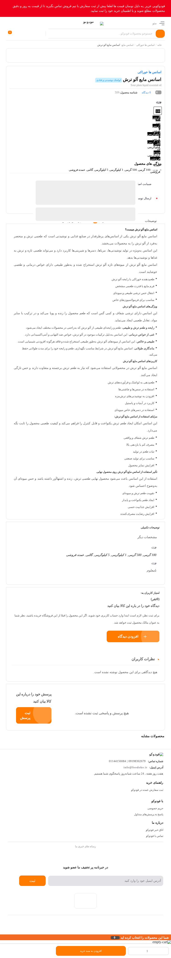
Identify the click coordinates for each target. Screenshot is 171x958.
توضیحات (151, 220)
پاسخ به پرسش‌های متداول (148, 814)
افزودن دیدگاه (128, 636)
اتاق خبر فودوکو (154, 829)
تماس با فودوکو (154, 835)
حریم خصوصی (155, 808)
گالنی (90, 169)
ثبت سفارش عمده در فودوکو (147, 789)
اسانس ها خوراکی (145, 45)
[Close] (1, 937)
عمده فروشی (77, 169)
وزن (158, 101)
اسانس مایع (127, 45)
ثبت (32, 881)
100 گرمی (144, 169)
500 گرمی (131, 169)
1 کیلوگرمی (116, 169)
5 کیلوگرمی (101, 169)
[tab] (154, 221)
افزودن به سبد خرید (91, 950)
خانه (159, 45)
